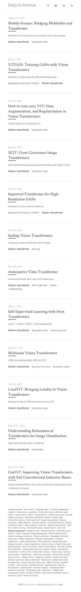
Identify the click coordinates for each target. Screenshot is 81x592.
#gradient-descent (36, 565)
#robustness (46, 570)
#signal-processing (62, 544)
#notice (11, 515)
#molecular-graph (15, 575)
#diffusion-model (61, 512)
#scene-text (12, 539)
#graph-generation (59, 541)
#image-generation (15, 509)
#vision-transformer (16, 531)
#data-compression (32, 560)
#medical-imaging (50, 549)
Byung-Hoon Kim (30, 585)
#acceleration (63, 549)
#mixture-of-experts (15, 517)
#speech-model (57, 517)
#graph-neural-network (24, 515)
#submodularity (14, 562)
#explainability (26, 568)
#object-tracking (52, 562)
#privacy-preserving (56, 515)
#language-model (42, 509)
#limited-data (58, 570)
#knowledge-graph (33, 570)
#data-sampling (31, 525)
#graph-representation (56, 525)
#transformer (13, 552)
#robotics (11, 512)
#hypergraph (46, 560)
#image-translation (15, 544)
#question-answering (16, 570)
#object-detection (24, 523)
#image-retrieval (27, 557)
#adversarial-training (61, 554)
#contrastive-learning (16, 520)
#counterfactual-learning (31, 549)
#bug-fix (61, 565)
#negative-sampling (43, 557)
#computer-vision (33, 531)
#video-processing (30, 575)
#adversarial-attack (60, 560)
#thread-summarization (57, 533)
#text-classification (29, 547)
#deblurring (40, 562)
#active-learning (27, 562)
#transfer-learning (64, 547)
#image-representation (49, 520)
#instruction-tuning (45, 512)
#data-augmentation (32, 544)
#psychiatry (32, 512)
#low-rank (61, 528)
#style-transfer (25, 552)
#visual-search (14, 557)
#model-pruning (47, 544)
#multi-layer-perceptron (42, 554)
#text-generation (14, 547)
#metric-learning (19, 528)
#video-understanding (27, 541)
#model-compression (26, 539)
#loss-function (22, 565)
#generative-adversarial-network (37, 517)
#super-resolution (22, 533)
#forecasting (21, 512)
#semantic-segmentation (44, 539)
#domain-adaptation (41, 536)
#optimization (26, 554)
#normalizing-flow (48, 531)
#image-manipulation (39, 533)
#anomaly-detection (33, 573)
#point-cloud (56, 552)
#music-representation (47, 547)
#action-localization (60, 557)
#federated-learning (35, 528)
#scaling (69, 515)
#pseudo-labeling (39, 523)
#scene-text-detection (55, 523)
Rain (56, 585)
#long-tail (42, 525)
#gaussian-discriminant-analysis (55, 573)
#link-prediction (14, 549)
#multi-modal (29, 509)
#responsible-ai (41, 515)
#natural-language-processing (20, 536)
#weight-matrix (50, 528)
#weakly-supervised (16, 560)
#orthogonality (13, 568)
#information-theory (57, 568)
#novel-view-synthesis (41, 552)
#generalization (51, 565)
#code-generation (44, 541)
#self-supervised (33, 520)
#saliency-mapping (40, 568)
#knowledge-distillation (59, 536)
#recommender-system (16, 573)
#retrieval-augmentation (59, 509)
